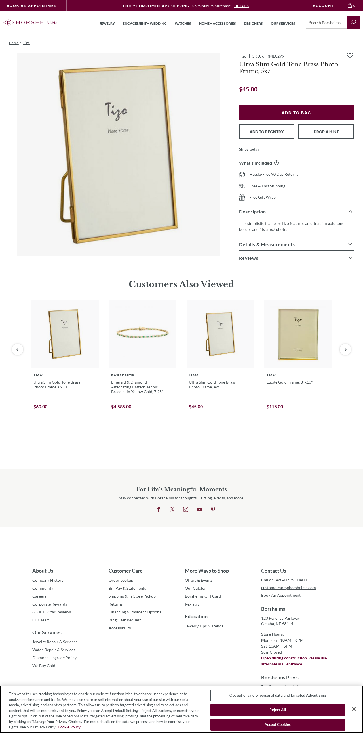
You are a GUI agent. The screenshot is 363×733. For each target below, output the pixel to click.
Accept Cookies (278, 724)
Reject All (277, 709)
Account (323, 5)
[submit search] (353, 22)
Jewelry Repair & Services (54, 641)
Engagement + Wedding (145, 23)
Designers (253, 23)
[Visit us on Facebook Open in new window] (158, 509)
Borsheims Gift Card (203, 596)
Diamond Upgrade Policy (54, 657)
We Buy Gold (43, 665)
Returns (116, 604)
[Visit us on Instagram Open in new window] (185, 509)
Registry (192, 604)
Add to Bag (296, 112)
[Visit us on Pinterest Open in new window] (213, 509)
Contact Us (273, 570)
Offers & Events (198, 580)
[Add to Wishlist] (350, 56)
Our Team (41, 619)
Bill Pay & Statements (127, 587)
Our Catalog (195, 588)
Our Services (47, 632)
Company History (48, 580)
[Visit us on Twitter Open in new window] (172, 509)
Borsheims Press (280, 677)
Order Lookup (121, 580)
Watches (183, 23)
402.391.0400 (294, 579)
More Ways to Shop (207, 570)
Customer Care (126, 570)
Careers (39, 596)
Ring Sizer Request (125, 619)
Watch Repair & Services (53, 649)
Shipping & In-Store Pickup (132, 596)
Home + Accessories (217, 23)
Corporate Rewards (49, 604)
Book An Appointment (33, 5)
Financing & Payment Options (135, 612)
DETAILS (241, 6)
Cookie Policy (69, 727)
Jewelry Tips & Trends (204, 625)
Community (42, 588)
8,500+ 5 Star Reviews (51, 612)
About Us (42, 570)
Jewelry (107, 23)
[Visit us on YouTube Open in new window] (199, 509)
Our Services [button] (283, 23)
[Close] (354, 709)
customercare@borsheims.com (288, 587)
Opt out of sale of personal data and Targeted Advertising (277, 695)
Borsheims (273, 609)
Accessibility (120, 627)
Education (196, 616)
